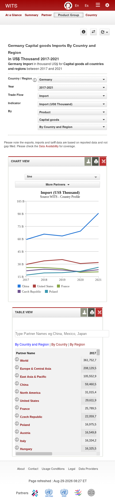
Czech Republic (31, 416)
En (77, 5)
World (24, 360)
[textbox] (62, 333)
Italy (23, 441)
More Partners (56, 184)
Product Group (68, 15)
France (25, 408)
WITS (11, 5)
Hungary (26, 449)
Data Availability (49, 146)
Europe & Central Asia (35, 368)
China (24, 384)
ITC (35, 492)
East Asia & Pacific (33, 376)
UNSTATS (64, 492)
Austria (25, 432)
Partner (46, 15)
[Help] (83, 32)
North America (30, 392)
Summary (31, 15)
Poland (25, 424)
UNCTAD (50, 492)
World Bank (92, 492)
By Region (77, 344)
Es (87, 5)
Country (91, 15)
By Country (59, 344)
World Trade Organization (78, 492)
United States (29, 400)
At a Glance (13, 15)
